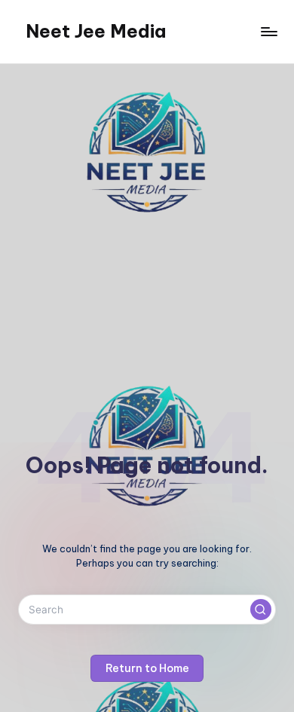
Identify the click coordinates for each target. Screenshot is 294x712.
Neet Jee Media (96, 31)
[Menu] (268, 31)
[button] (260, 609)
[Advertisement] (147, 218)
